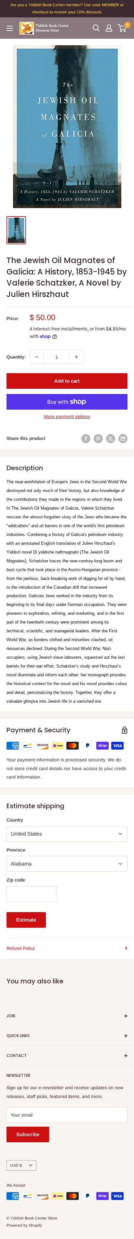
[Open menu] (10, 28)
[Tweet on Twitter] (110, 438)
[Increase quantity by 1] (76, 357)
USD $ (16, 1165)
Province (16, 849)
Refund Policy (21, 948)
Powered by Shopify (24, 1225)
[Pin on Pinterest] (98, 438)
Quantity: (16, 356)
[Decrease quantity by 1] (37, 357)
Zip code (16, 879)
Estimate (26, 919)
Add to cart (67, 381)
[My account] (109, 28)
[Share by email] (122, 438)
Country (15, 820)
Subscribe (27, 1134)
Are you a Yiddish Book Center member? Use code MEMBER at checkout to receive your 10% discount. (67, 8)
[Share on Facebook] (85, 438)
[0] (122, 28)
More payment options (67, 416)
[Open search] (96, 28)
